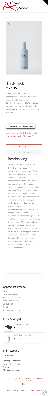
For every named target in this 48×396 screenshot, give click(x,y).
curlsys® (10, 378)
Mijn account (8, 355)
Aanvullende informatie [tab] (24, 152)
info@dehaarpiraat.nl (11, 310)
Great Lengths (23, 378)
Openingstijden (38, 390)
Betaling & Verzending (12, 360)
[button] (41, 6)
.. (8, 259)
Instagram (37, 378)
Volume (35, 136)
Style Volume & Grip (14, 136)
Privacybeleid (8, 367)
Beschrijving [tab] (24, 147)
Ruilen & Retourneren (12, 364)
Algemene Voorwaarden (13, 370)
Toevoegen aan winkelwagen (21, 126)
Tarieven (19, 380)
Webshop (29, 380)
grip (29, 136)
